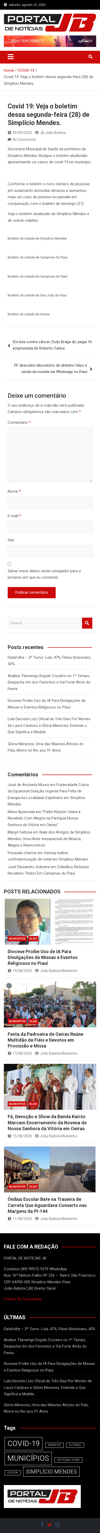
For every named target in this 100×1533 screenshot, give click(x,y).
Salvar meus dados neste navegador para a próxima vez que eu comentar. (44, 574)
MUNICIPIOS (17, 938)
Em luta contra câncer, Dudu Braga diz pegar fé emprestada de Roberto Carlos (52, 345)
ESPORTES (54, 1445)
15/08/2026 (22, 1136)
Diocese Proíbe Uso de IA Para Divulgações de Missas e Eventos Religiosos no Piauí (42, 957)
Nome (14, 491)
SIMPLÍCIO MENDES (51, 1471)
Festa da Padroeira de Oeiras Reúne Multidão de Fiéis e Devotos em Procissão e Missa (45, 1040)
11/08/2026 (22, 1219)
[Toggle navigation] (10, 57)
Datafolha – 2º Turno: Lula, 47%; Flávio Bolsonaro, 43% (49, 1329)
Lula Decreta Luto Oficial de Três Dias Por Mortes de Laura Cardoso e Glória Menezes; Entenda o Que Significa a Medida (49, 725)
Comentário (19, 422)
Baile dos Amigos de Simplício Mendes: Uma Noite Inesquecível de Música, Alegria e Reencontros (49, 838)
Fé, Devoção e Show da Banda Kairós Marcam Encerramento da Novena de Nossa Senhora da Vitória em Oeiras (47, 1122)
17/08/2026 (22, 1053)
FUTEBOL (75, 1445)
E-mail (14, 516)
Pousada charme (22, 853)
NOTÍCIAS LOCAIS (68, 1460)
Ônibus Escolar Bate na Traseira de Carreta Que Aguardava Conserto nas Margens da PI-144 (47, 1205)
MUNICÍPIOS (28, 1458)
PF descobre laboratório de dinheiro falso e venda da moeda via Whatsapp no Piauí (50, 368)
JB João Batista (53, 133)
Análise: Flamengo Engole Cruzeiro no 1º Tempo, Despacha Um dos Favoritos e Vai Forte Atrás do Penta (49, 682)
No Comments (24, 140)
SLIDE (33, 938)
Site (11, 540)
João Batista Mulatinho (58, 971)
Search (87, 623)
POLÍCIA (12, 1472)
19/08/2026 (22, 971)
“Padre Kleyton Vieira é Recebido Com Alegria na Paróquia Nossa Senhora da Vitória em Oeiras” (44, 818)
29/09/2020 (22, 133)
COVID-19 (23, 1443)
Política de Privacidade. (23, 1299)
